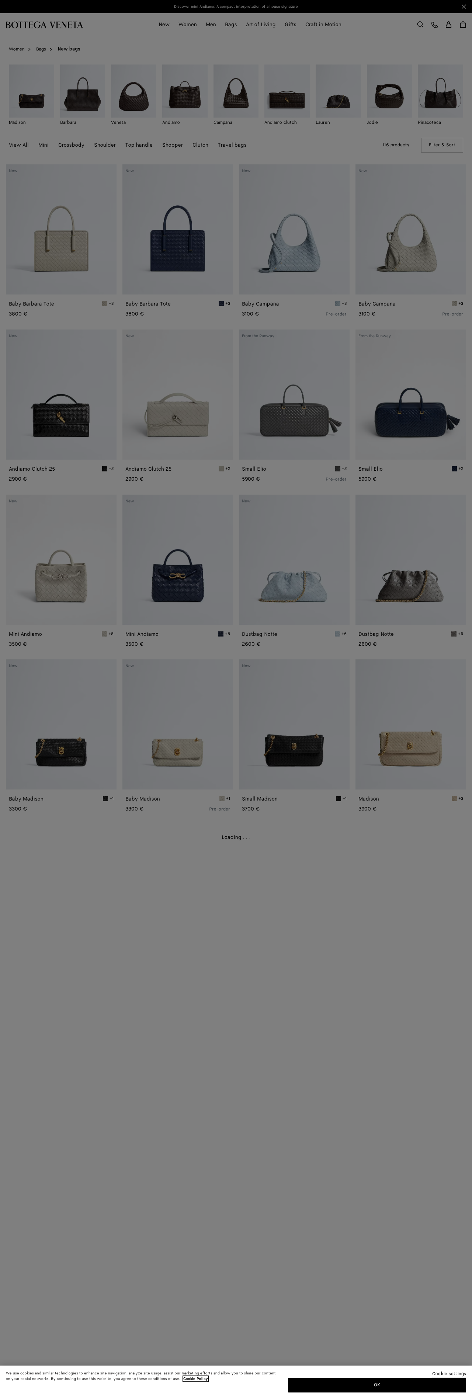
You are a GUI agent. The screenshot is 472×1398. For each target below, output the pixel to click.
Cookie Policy (195, 1378)
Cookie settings (449, 1374)
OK (377, 1384)
